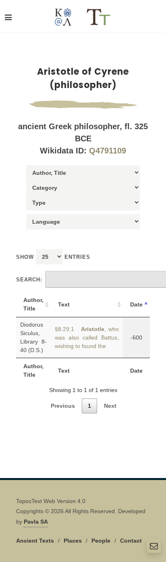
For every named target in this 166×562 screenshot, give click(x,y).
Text (64, 304)
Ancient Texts (35, 540)
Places (73, 540)
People (100, 540)
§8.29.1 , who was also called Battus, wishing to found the (87, 337)
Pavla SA (36, 521)
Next (110, 406)
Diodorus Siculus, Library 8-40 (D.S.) (33, 337)
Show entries (53, 257)
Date (136, 304)
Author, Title (33, 304)
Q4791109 (107, 150)
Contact (131, 540)
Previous (63, 406)
